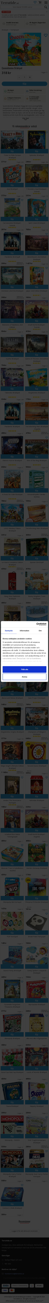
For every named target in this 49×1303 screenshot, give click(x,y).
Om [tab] (40, 630)
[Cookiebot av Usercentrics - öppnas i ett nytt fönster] (36, 624)
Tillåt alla (24, 669)
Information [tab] (24, 630)
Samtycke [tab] (9, 630)
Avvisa (24, 677)
